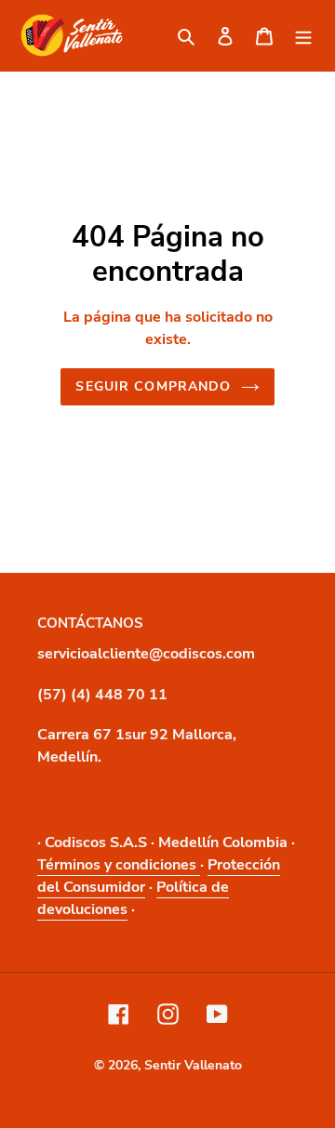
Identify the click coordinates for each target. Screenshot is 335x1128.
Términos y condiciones (118, 865)
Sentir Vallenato (193, 1065)
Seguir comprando (153, 386)
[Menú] (303, 35)
